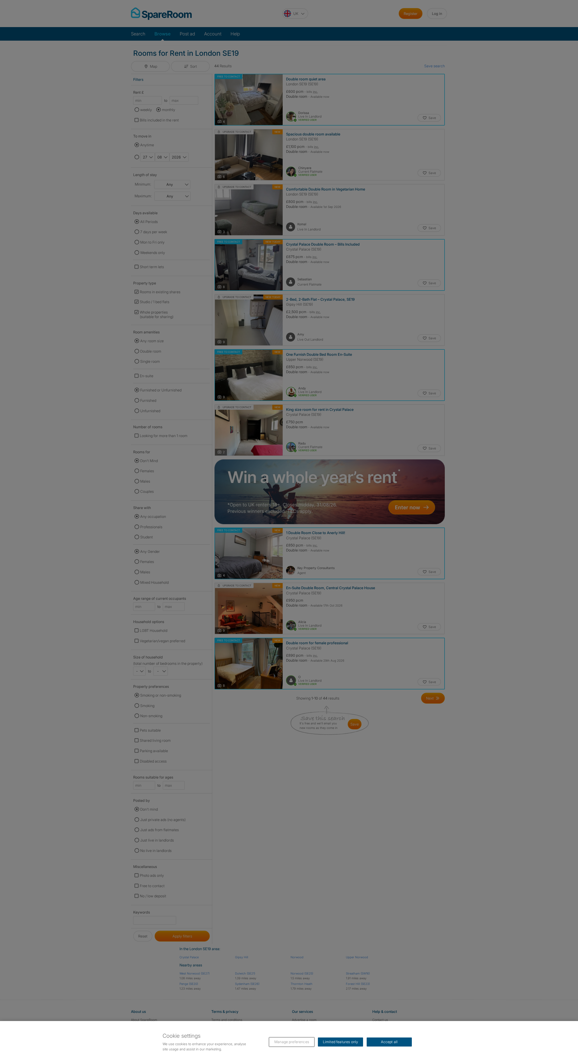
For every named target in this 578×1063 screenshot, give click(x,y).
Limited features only (340, 1042)
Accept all (389, 1042)
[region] (289, 1042)
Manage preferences (291, 1042)
